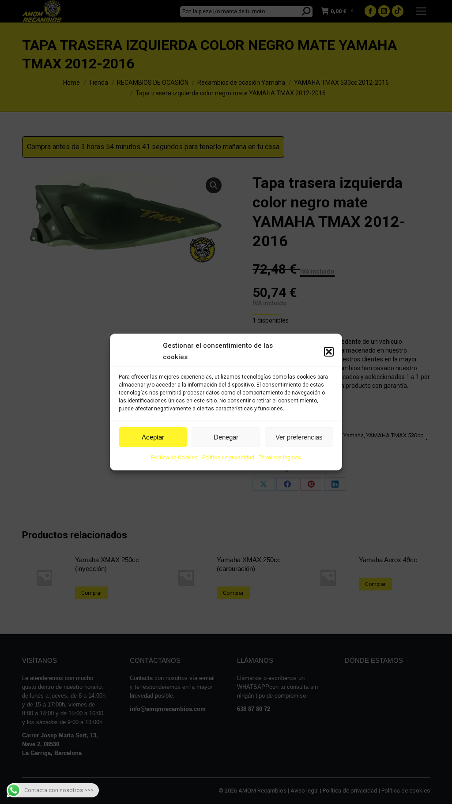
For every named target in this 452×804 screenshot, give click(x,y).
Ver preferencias (299, 437)
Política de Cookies (174, 458)
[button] (328, 351)
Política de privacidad (228, 458)
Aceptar (153, 437)
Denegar (226, 437)
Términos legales (280, 458)
